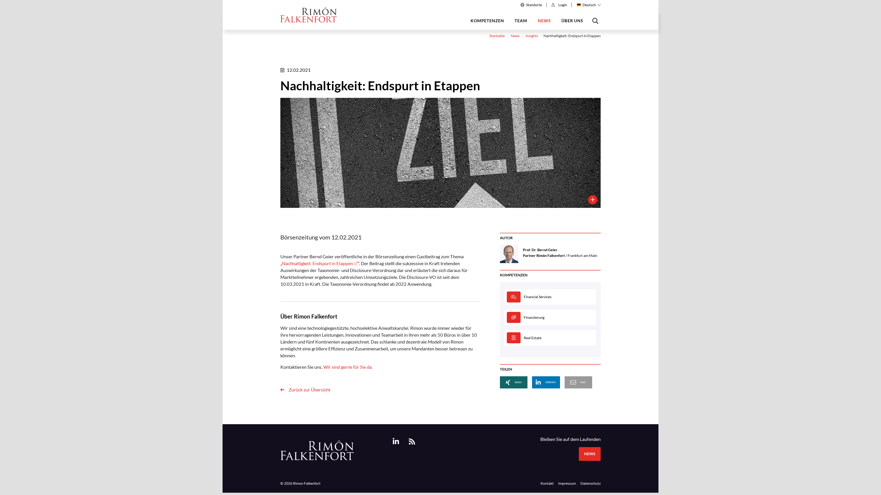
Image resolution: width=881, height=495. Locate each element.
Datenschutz (590, 483)
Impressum (567, 483)
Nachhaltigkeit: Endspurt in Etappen (317, 263)
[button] (513, 382)
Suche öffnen (596, 22)
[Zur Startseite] (308, 14)
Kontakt (547, 483)
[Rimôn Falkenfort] (317, 449)
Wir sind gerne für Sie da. (348, 367)
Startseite (497, 36)
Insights (532, 36)
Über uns (572, 20)
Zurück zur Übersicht (309, 389)
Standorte (534, 5)
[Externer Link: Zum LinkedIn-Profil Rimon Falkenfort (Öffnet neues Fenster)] (396, 441)
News (544, 20)
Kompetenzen (487, 20)
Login (562, 5)
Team (521, 20)
